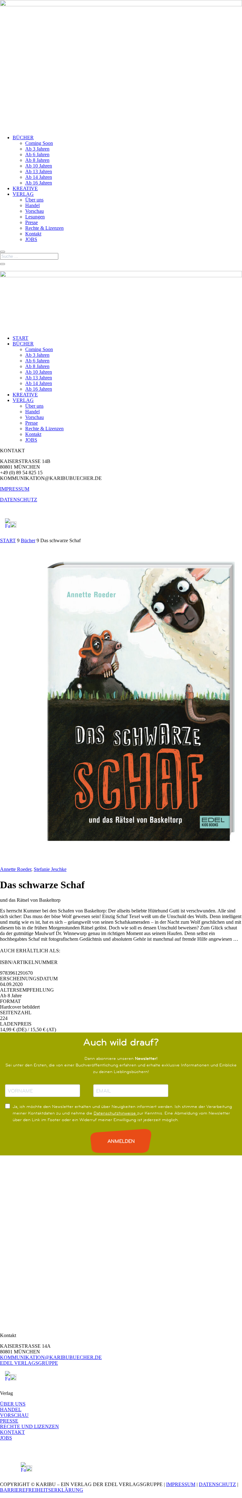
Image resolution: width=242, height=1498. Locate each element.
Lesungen (35, 216)
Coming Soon (39, 143)
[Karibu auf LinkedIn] (18, 526)
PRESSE (9, 1421)
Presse (31, 222)
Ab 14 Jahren (38, 177)
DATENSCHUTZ (18, 499)
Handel (32, 205)
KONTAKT (12, 1432)
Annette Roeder (15, 869)
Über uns (34, 199)
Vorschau (34, 211)
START (20, 338)
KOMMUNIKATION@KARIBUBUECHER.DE (51, 1357)
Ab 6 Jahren (37, 154)
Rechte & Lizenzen (44, 228)
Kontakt (33, 233)
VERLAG (23, 194)
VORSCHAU (14, 1415)
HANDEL (10, 1409)
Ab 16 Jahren (38, 182)
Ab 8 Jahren (37, 160)
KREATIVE (25, 188)
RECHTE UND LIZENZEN (29, 1426)
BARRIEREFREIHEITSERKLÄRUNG (41, 1490)
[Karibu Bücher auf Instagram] (2, 526)
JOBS (31, 239)
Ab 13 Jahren (38, 171)
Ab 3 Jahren (37, 148)
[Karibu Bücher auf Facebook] (7, 526)
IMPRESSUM (14, 489)
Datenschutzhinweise (115, 1113)
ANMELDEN (121, 1141)
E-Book (65, 951)
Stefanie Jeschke (50, 869)
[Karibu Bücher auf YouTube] (13, 526)
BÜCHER (23, 137)
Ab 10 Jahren (38, 165)
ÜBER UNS (13, 1404)
